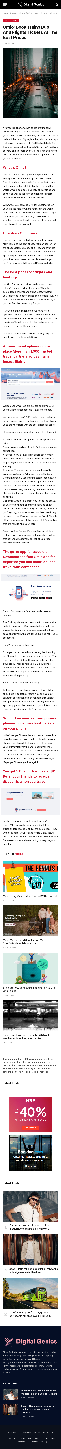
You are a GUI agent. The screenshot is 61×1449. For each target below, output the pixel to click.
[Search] (56, 4)
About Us (13, 1438)
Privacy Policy (49, 1438)
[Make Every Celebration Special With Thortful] (30, 876)
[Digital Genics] (30, 4)
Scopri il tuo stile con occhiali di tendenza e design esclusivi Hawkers (38, 1409)
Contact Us (22, 1442)
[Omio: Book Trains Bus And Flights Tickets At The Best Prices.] (30, 117)
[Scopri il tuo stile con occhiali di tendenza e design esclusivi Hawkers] (30, 1249)
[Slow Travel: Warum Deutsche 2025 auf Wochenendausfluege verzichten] (30, 1015)
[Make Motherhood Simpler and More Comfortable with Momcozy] (30, 920)
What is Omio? (14, 167)
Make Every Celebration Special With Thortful (30, 896)
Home (5, 13)
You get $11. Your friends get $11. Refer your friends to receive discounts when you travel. (30, 776)
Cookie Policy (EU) (39, 1442)
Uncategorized (11, 21)
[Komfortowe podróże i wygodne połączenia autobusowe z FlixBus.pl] (30, 1293)
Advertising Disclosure (30, 1438)
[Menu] (5, 4)
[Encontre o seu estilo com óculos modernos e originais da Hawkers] (30, 1206)
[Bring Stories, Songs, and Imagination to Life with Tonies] (30, 968)
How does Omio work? (21, 233)
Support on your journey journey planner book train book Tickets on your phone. (29, 723)
